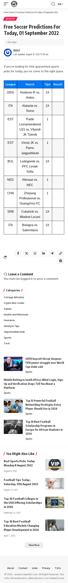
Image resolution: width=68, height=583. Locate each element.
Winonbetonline (18, 578)
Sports (12, 12)
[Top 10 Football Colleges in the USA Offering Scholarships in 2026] (54, 502)
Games (8, 308)
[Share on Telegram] (52, 253)
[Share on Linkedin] (43, 253)
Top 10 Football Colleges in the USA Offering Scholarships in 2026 (23, 503)
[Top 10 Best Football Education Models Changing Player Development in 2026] (54, 525)
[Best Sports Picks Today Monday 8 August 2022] (54, 465)
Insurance (9, 320)
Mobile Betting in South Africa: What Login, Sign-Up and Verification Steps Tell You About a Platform (34, 383)
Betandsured (35, 578)
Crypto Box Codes (14, 303)
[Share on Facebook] (18, 253)
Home (6, 12)
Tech (7, 343)
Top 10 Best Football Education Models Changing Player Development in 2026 (21, 525)
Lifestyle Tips (11, 326)
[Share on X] (26, 253)
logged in (27, 278)
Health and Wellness (16, 314)
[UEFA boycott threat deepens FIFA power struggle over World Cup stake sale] (13, 364)
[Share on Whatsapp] (35, 253)
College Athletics (14, 297)
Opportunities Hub (14, 331)
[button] (7, 4)
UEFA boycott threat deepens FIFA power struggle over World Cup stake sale (45, 362)
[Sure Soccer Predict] (14, 4)
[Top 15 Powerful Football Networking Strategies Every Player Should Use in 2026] (13, 406)
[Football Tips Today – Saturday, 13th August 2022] (54, 483)
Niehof (16, 50)
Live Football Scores (54, 578)
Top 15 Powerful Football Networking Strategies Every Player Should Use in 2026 (43, 404)
